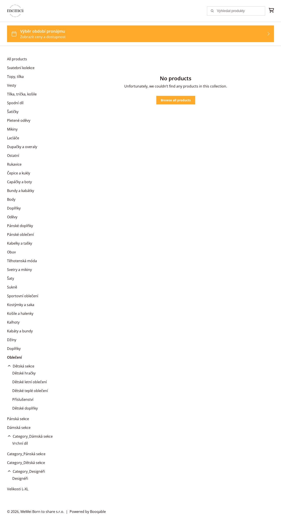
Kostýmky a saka (20, 304)
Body (11, 199)
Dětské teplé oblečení (30, 390)
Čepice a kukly (18, 173)
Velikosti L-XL (17, 489)
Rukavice (14, 164)
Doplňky (14, 208)
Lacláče (13, 138)
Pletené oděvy (18, 120)
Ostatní (13, 155)
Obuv (11, 252)
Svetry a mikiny (19, 269)
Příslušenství (22, 399)
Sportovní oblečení (22, 296)
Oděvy (12, 217)
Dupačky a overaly (22, 146)
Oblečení (14, 357)
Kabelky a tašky (19, 243)
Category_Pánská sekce (26, 453)
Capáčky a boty (19, 181)
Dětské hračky (24, 373)
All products (17, 59)
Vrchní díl (20, 443)
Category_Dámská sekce (33, 436)
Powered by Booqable (88, 511)
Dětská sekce (23, 366)
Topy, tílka (15, 76)
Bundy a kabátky (20, 190)
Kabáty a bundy (20, 331)
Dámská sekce (19, 427)
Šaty (10, 278)
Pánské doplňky (20, 225)
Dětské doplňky (25, 408)
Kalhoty (13, 322)
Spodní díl (15, 102)
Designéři (20, 478)
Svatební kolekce (20, 67)
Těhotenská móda (22, 260)
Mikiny (12, 129)
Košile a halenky (20, 313)
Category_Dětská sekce (26, 462)
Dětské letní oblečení (29, 382)
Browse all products (176, 100)
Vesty (11, 85)
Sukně (12, 287)
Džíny (11, 339)
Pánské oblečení (20, 234)
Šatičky (12, 111)
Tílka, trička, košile (22, 94)
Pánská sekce (18, 418)
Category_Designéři (29, 471)
